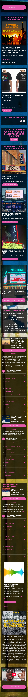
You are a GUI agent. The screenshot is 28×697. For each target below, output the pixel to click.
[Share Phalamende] (24, 469)
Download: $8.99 (14, 498)
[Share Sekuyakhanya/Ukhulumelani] (24, 533)
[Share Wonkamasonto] (24, 549)
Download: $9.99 (14, 350)
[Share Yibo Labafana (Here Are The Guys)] (24, 395)
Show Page (14, 139)
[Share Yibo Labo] (24, 553)
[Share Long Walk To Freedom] (24, 453)
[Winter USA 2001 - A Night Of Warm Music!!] (6, 419)
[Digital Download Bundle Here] (14, 572)
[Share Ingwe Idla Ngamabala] (24, 456)
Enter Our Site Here (14, 7)
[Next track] (25, 370)
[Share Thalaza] (24, 466)
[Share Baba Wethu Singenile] (24, 443)
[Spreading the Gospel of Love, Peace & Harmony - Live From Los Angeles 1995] (6, 341)
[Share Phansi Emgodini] (24, 408)
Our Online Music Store (7, 59)
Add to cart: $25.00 (10, 602)
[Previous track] (23, 370)
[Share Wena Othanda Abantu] (24, 472)
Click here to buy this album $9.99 (13, 300)
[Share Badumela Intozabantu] (24, 378)
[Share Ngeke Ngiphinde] (24, 540)
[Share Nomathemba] (24, 476)
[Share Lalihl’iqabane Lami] (24, 391)
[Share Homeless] (24, 404)
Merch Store (7, 110)
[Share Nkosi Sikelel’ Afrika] (24, 411)
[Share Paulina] (24, 385)
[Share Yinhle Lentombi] (24, 543)
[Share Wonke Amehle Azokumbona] (24, 375)
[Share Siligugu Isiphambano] (24, 546)
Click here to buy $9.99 (9, 184)
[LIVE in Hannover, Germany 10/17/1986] (6, 492)
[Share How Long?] (24, 530)
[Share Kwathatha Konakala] (24, 401)
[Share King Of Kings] (24, 388)
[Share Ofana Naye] (24, 382)
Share (14, 353)
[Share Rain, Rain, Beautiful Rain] (24, 398)
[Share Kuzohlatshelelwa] (24, 526)
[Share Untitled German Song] (24, 536)
